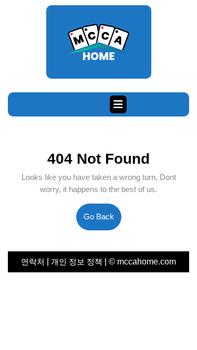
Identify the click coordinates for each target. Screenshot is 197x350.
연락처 (34, 261)
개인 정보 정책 (76, 261)
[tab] (118, 104)
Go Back (102, 220)
